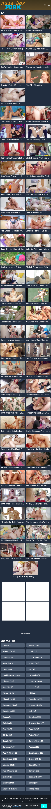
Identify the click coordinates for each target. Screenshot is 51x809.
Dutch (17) (33, 651)
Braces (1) (7, 717)
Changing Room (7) (36, 723)
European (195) (9, 747)
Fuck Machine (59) (10, 771)
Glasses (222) (8, 681)
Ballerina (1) (7, 723)
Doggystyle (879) (35, 777)
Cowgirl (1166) (34, 765)
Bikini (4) (32, 693)
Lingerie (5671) (9, 765)
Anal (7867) (7, 729)
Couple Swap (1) (35, 657)
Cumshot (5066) (35, 717)
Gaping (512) (34, 789)
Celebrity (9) (7, 777)
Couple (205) (8, 741)
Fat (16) (32, 669)
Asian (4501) (8, 663)
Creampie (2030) (35, 681)
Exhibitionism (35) (36, 753)
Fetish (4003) (34, 735)
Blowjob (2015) (9, 699)
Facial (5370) (34, 729)
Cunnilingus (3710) (10, 759)
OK (44, 806)
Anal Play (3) (8, 687)
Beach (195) (33, 783)
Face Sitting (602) (35, 699)
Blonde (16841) (35, 759)
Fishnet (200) (34, 645)
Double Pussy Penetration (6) (14, 675)
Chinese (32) (8, 645)
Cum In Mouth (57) (36, 741)
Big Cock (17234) (10, 789)
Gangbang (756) (9, 711)
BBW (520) (7, 669)
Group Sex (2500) (10, 705)
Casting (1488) (8, 783)
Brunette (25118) (35, 705)
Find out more (16, 807)
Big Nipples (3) (34, 675)
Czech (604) (8, 657)
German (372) (34, 771)
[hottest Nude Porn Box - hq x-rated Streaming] (13, 5)
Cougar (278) (34, 687)
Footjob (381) (34, 747)
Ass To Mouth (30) (10, 753)
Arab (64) (32, 711)
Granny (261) (34, 663)
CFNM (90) (7, 735)
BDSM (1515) (8, 693)
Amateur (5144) (9, 651)
